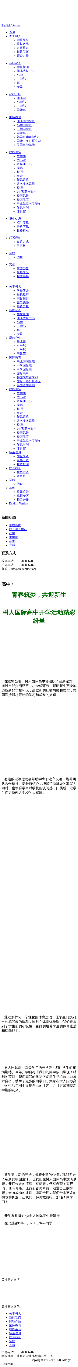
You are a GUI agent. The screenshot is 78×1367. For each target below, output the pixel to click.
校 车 (20, 187)
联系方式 (23, 241)
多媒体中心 (24, 164)
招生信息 (15, 218)
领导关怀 (23, 51)
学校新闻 (23, 67)
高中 (20, 82)
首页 (12, 32)
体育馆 (21, 211)
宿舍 (20, 175)
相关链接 (23, 276)
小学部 (21, 102)
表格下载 (23, 226)
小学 (20, 74)
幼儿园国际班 (26, 121)
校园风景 (23, 195)
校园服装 (23, 199)
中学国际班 (24, 129)
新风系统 (23, 179)
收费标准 (23, 230)
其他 (12, 264)
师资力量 (23, 55)
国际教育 (15, 117)
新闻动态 (15, 63)
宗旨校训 (23, 47)
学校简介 (23, 40)
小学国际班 (24, 125)
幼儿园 (21, 98)
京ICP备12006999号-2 (16, 1360)
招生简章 (23, 222)
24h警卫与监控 (26, 191)
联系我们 (15, 237)
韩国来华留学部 (27, 137)
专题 (20, 86)
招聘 (12, 253)
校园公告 (23, 268)
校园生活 (15, 152)
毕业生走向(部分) (28, 203)
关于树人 (15, 36)
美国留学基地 (26, 144)
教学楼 (21, 156)
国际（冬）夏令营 (29, 140)
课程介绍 (15, 94)
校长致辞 (23, 43)
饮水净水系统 (26, 183)
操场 (20, 168)
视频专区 (23, 272)
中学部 (21, 78)
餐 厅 (20, 171)
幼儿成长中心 (26, 71)
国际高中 (23, 109)
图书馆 (21, 160)
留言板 (21, 245)
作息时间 (23, 207)
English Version (11, 25)
